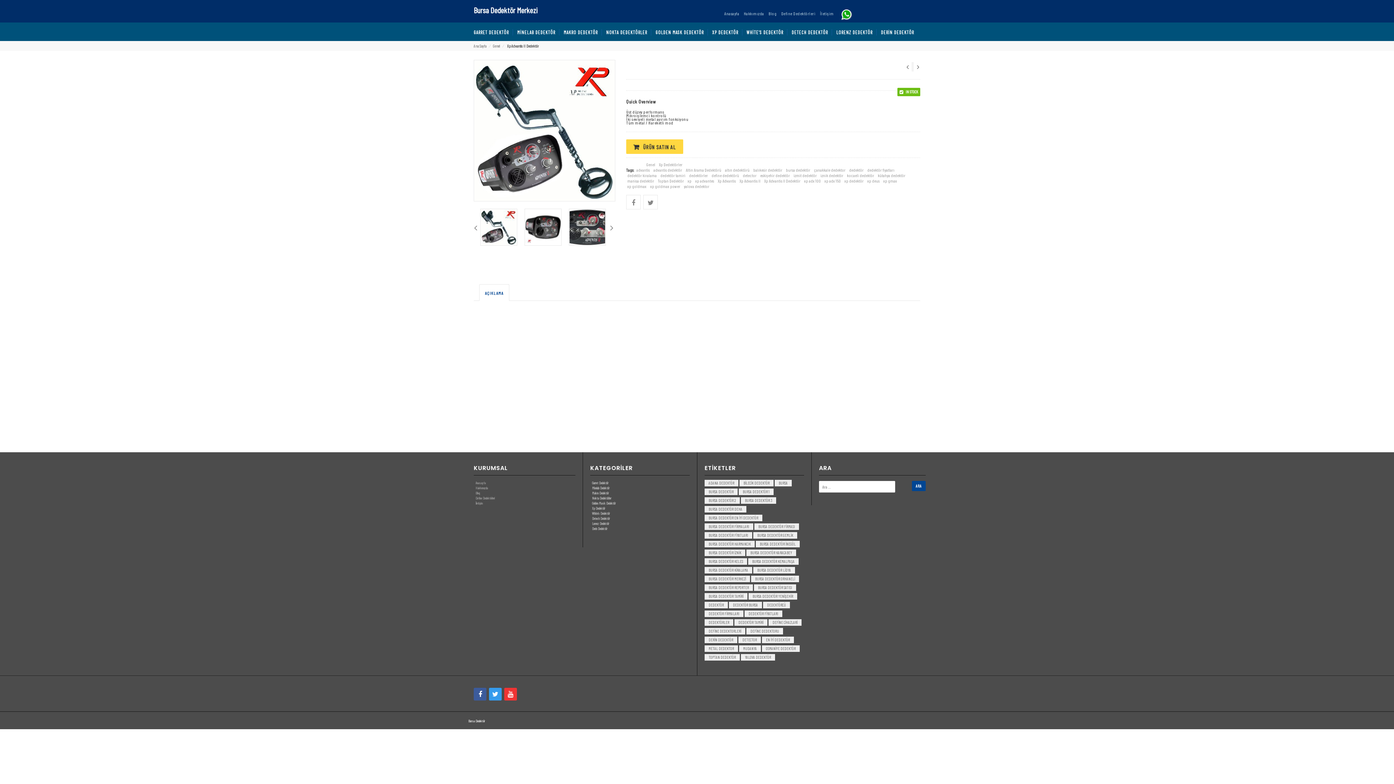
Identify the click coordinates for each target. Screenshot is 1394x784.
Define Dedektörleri (485, 498)
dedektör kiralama (642, 175)
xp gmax (890, 181)
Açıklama (494, 292)
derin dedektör (721, 639)
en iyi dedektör (778, 639)
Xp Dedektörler (670, 164)
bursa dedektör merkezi (727, 578)
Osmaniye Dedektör (781, 648)
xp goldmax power (665, 186)
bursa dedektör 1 (756, 491)
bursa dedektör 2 (722, 500)
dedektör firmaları (724, 613)
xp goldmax (637, 186)
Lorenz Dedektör (600, 523)
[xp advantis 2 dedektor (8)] (587, 227)
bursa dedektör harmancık (730, 544)
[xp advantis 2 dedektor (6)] (543, 227)
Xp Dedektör (598, 508)
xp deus (873, 181)
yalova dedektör (758, 657)
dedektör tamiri (672, 175)
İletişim (479, 503)
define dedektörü (725, 175)
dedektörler (698, 175)
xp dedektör (854, 181)
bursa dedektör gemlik (775, 535)
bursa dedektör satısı (775, 587)
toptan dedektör (722, 657)
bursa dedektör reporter (729, 587)
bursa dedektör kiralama (728, 570)
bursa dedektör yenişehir (773, 596)
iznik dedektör (831, 175)
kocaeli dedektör (860, 175)
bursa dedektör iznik (725, 552)
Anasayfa (481, 483)
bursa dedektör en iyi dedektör (733, 517)
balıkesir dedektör (767, 170)
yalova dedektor (696, 186)
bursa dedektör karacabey (771, 552)
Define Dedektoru (764, 631)
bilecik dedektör (756, 483)
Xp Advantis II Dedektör (782, 181)
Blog (478, 493)
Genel (496, 46)
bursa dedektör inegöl (778, 544)
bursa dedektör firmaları (729, 526)
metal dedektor (721, 648)
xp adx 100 (812, 181)
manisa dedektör (640, 181)
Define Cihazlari (785, 622)
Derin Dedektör (599, 528)
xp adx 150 (832, 181)
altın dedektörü (737, 170)
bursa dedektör (798, 170)
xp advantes (704, 181)
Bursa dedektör (721, 491)
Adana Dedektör (721, 483)
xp (690, 181)
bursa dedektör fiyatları (728, 535)
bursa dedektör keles (726, 561)
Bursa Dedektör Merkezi (506, 10)
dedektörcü (776, 605)
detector (750, 175)
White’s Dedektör (601, 513)
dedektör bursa (745, 605)
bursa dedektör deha (725, 509)
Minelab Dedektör (601, 488)
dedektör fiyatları (880, 170)
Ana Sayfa (480, 46)
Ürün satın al (659, 146)
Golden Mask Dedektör (604, 503)
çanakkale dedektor (829, 170)
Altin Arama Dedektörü (703, 170)
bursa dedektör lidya (774, 570)
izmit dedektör (805, 175)
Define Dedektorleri (725, 631)
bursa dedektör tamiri (726, 596)
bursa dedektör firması (776, 526)
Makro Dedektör (600, 493)
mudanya (750, 648)
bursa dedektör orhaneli (775, 578)
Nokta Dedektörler (601, 498)
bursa (783, 483)
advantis (643, 170)
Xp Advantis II (750, 181)
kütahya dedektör (891, 175)
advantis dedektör (667, 170)
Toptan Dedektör (671, 181)
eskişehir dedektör (775, 175)
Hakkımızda (482, 488)
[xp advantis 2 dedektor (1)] (498, 227)
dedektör (856, 170)
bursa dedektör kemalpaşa (773, 561)
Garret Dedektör (600, 483)
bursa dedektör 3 (758, 500)
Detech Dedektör (601, 518)
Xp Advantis (727, 181)
